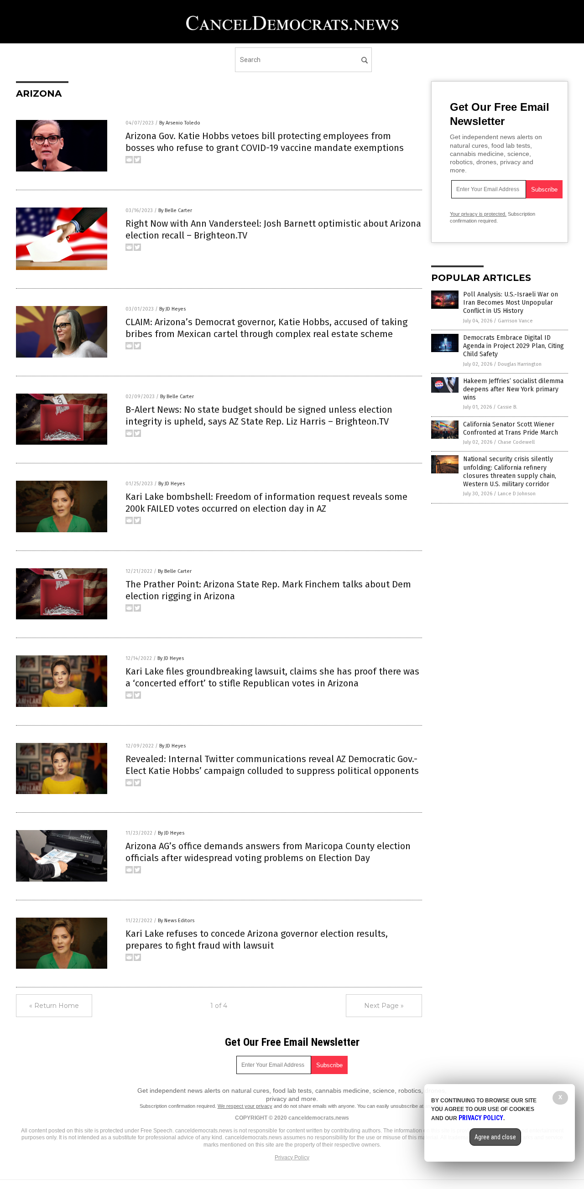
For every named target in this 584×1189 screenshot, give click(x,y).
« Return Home (54, 1006)
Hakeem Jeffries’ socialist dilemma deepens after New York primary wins (513, 389)
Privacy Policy (292, 1157)
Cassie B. (507, 407)
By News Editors (176, 921)
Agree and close (495, 1137)
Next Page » (384, 1006)
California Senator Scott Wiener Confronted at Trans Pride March (510, 428)
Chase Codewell (516, 442)
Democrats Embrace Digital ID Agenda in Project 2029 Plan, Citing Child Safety (513, 346)
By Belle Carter (175, 210)
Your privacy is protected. (478, 214)
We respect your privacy (245, 1106)
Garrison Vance (515, 321)
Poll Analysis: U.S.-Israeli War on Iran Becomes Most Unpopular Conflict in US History (510, 303)
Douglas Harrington (520, 364)
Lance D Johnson (517, 494)
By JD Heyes (172, 309)
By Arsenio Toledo (179, 123)
